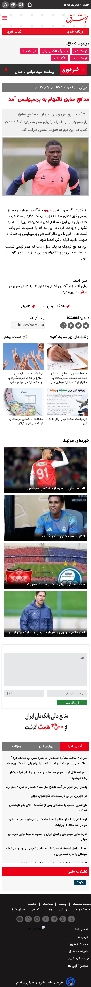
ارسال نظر (72, 702)
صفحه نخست (81, 904)
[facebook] (71, 326)
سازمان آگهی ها (78, 965)
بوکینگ (80, 882)
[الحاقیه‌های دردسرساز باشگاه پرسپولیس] (45, 470)
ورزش (82, 87)
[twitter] (78, 326)
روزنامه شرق (75, 31)
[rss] (71, 919)
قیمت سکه (79, 58)
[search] (5, 4)
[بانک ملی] (45, 732)
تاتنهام (26, 306)
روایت (49, 909)
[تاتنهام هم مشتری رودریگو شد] (45, 518)
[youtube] (19, 919)
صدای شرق (18, 909)
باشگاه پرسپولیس (53, 306)
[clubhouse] (28, 919)
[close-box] (7, 69)
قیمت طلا (29, 51)
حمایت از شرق (79, 944)
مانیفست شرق (79, 951)
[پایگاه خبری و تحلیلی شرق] (77, 18)
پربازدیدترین (45, 746)
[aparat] (37, 919)
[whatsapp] (63, 325)
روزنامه (16, 746)
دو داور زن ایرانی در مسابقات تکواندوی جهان (59, 796)
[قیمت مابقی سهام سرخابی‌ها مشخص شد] (45, 566)
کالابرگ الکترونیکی (55, 51)
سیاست (48, 904)
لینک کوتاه (38, 318)
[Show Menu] (5, 15)
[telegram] (86, 326)
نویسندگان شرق (78, 958)
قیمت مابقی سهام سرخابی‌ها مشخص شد (55, 584)
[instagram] (62, 919)
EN (21, 4)
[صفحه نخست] (28, 5)
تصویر (35, 909)
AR (13, 4)
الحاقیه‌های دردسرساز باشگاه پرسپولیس (56, 488)
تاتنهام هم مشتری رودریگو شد (63, 536)
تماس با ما (82, 929)
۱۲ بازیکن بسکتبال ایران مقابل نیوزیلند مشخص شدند (53, 863)
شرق (48, 210)
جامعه (62, 904)
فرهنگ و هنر (81, 909)
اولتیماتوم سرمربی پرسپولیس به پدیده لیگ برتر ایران (47, 632)
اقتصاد (32, 904)
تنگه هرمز (59, 58)
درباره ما (83, 936)
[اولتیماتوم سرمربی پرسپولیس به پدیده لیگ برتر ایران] (45, 614)
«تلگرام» (80, 292)
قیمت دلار (80, 51)
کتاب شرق (15, 31)
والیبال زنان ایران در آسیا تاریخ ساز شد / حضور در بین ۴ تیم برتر (46, 786)
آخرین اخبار (74, 746)
